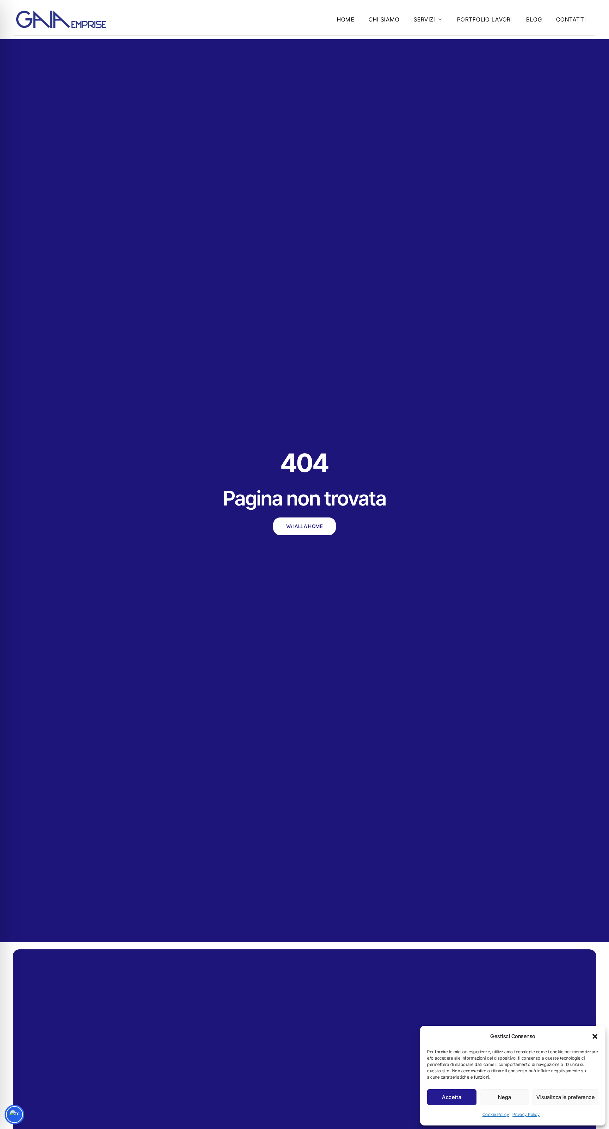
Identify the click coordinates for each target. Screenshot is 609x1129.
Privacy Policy (526, 1114)
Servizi (424, 19)
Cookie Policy (495, 1114)
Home (346, 19)
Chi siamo (384, 19)
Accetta (451, 1097)
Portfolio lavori (484, 19)
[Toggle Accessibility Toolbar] (14, 1114)
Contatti (571, 19)
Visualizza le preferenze (565, 1097)
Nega (504, 1097)
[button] (594, 1036)
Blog (534, 19)
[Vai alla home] (61, 19)
